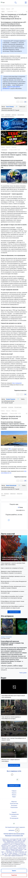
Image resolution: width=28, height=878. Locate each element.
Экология (14, 147)
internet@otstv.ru (20, 510)
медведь (6, 493)
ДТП (13, 8)
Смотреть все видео (14, 765)
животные (12, 493)
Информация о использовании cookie (14, 835)
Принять (14, 870)
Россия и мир (18, 407)
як (2, 493)
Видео (14, 796)
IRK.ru (10, 449)
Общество (14, 801)
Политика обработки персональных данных (14, 833)
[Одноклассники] (21, 102)
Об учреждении (14, 818)
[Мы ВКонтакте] (14, 124)
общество (19, 493)
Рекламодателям (14, 814)
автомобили (21, 115)
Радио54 (14, 812)
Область (14, 794)
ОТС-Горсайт (15, 110)
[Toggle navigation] (25, 2)
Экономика (14, 805)
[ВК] (17, 102)
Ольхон (3, 495)
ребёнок (14, 115)
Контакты (14, 816)
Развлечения (14, 807)
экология (10, 407)
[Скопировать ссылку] (25, 102)
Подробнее (14, 875)
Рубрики (14, 791)
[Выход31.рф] (14, 138)
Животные (14, 410)
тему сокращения (17, 383)
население (4, 407)
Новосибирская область (8, 116)
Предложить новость (14, 785)
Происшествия (14, 803)
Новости (8, 8)
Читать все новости (14, 611)
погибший (7, 115)
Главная (3, 8)
